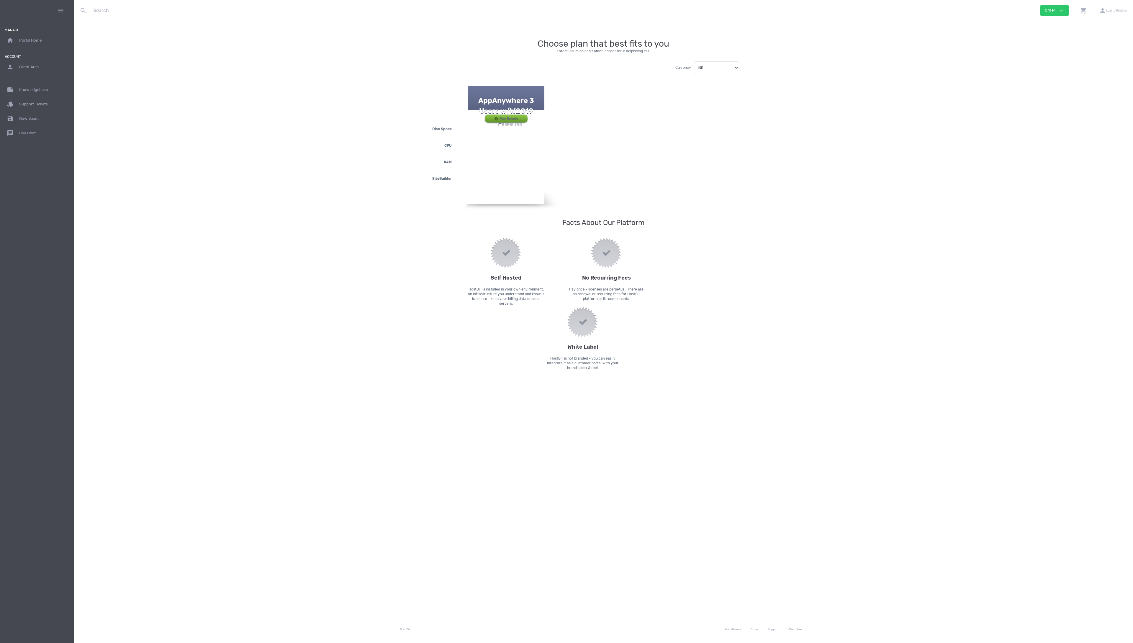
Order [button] (1054, 10)
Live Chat (21, 133)
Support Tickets (27, 104)
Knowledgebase (27, 89)
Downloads (23, 118)
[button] (1083, 10)
